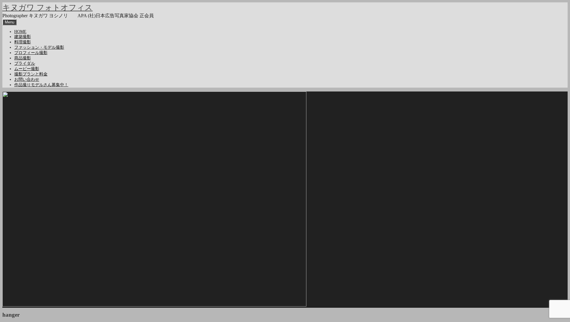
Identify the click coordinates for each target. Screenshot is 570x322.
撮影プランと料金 (31, 74)
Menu (9, 22)
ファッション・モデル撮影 (39, 47)
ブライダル (24, 63)
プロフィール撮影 (31, 52)
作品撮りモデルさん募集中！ (41, 85)
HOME (20, 31)
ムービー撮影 (26, 69)
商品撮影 (22, 58)
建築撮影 (22, 36)
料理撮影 (22, 42)
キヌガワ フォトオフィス (47, 7)
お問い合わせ (26, 79)
